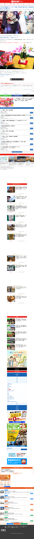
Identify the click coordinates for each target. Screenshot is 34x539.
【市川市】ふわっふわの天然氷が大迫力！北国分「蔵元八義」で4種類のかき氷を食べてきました (21, 326)
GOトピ (1, 4)
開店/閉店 (11, 4)
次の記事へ (28, 93)
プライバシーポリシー (9, 527)
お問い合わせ (25, 526)
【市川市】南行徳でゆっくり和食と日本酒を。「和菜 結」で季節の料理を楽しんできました (21, 333)
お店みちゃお (18, 4)
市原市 (8, 400)
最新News (5, 4)
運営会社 (10, 526)
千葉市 (8, 385)
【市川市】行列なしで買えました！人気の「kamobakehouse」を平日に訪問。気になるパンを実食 (21, 297)
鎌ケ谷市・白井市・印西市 (10, 390)
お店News (14, 4)
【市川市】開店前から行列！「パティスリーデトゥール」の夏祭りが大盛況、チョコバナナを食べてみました (21, 346)
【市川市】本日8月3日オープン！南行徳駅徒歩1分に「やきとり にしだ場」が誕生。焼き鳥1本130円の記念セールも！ (21, 226)
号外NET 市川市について (16, 527)
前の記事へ (6, 93)
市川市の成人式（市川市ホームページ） (7, 74)
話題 (23, 4)
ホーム (7, 526)
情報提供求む (14, 526)
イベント (26, 4)
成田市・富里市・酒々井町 (10, 397)
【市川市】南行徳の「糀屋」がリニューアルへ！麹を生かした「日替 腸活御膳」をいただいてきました (21, 320)
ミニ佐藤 (5, 169)
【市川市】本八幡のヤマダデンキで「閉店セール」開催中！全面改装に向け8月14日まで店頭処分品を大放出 (21, 235)
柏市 (8, 389)
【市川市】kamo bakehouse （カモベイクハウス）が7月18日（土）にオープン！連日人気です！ (21, 288)
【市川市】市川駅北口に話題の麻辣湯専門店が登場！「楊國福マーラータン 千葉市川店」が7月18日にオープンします (21, 188)
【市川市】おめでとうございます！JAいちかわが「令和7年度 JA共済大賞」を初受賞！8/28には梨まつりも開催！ (21, 339)
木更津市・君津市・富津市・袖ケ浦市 (12, 401)
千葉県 (7, 10)
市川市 (21, 1)
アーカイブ (32, 4)
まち (21, 4)
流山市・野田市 (9, 386)
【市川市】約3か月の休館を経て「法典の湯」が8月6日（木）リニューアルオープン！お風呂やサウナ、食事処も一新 (21, 197)
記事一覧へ (17, 93)
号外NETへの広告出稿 (20, 526)
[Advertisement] (17, 177)
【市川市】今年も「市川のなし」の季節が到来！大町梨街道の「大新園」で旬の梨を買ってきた (21, 266)
